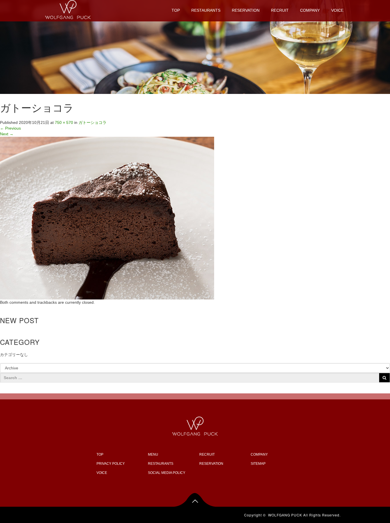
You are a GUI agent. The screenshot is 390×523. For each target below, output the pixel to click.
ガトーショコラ (92, 122)
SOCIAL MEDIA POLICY (166, 473)
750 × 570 (64, 122)
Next (6, 134)
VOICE (337, 10)
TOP (176, 10)
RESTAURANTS (205, 10)
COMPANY (310, 10)
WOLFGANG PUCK (285, 514)
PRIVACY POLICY (111, 464)
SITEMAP (258, 464)
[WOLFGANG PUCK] (68, 9)
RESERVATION (246, 10)
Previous (10, 128)
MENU (153, 454)
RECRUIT (280, 10)
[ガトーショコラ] (107, 218)
